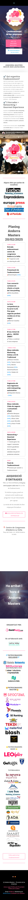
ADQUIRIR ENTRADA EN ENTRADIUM (15, 514)
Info (9, 362)
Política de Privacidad (17, 887)
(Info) (19, 275)
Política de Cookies (14, 889)
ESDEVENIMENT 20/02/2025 (15, 51)
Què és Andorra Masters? (13, 43)
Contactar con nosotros (17, 893)
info (9, 323)
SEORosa (11, 892)
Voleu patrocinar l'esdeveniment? (14, 856)
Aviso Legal (7, 887)
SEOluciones (6, 893)
